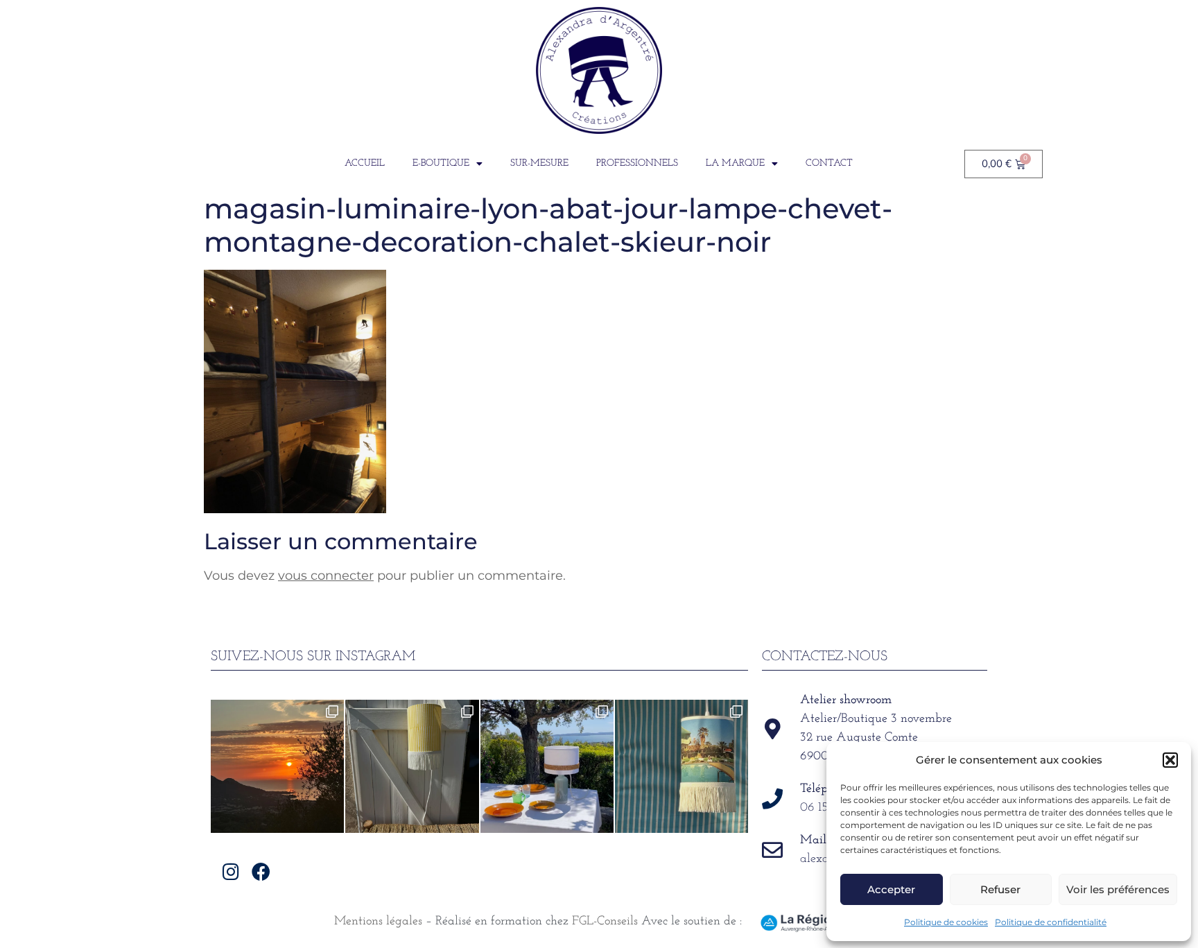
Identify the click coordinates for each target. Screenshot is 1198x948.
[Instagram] (231, 871)
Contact (829, 163)
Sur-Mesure (539, 163)
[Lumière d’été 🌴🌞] (547, 766)
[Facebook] (261, 871)
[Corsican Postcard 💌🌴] (277, 766)
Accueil (365, 163)
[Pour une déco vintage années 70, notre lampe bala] (681, 766)
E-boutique (441, 163)
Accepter (891, 889)
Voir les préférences (1118, 889)
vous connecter (326, 575)
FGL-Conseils (605, 921)
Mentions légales (378, 921)
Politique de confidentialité (1050, 922)
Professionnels (637, 163)
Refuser (1000, 889)
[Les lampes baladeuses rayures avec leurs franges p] (411, 766)
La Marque (735, 163)
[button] (1170, 760)
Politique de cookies (946, 922)
